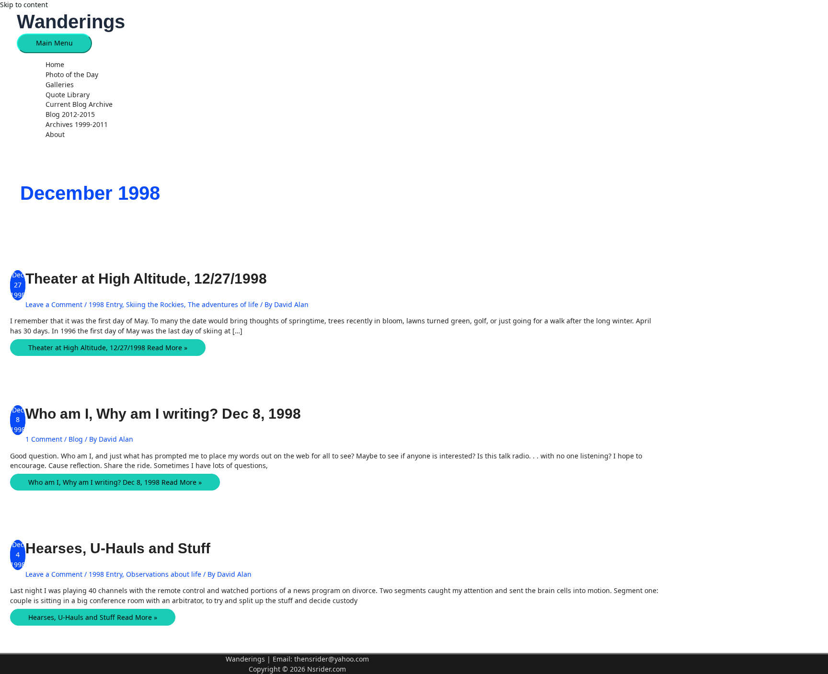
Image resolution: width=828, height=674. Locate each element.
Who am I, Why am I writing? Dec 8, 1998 (163, 414)
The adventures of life (223, 304)
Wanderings (71, 21)
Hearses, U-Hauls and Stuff (117, 548)
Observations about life (163, 574)
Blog (76, 439)
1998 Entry (105, 304)
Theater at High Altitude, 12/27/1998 (146, 278)
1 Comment (43, 439)
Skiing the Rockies (155, 304)
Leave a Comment (53, 304)
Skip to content (24, 4)
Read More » (107, 347)
